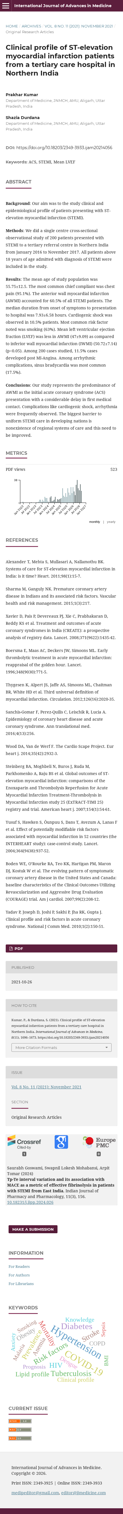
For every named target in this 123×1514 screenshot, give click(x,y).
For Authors (19, 1275)
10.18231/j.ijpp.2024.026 (30, 1202)
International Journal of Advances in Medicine (63, 5)
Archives (31, 26)
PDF (18, 948)
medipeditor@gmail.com (35, 1492)
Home (12, 26)
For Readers (19, 1266)
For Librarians (21, 1283)
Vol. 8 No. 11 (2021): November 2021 (79, 26)
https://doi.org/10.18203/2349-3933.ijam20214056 (64, 147)
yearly (111, 521)
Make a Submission (33, 1229)
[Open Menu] (5, 5)
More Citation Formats (36, 1047)
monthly (94, 521)
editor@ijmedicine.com (83, 1492)
